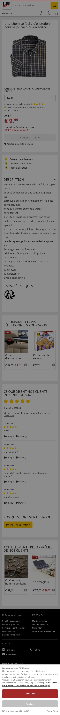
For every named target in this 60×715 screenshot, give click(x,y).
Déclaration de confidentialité (15, 711)
